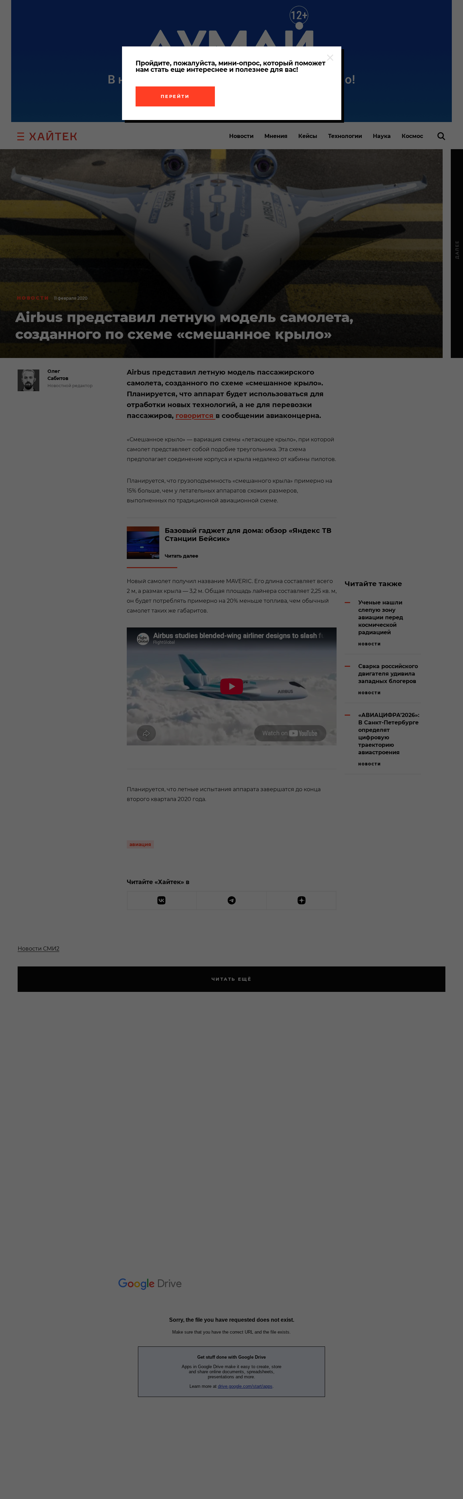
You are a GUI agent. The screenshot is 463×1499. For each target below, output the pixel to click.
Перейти (175, 96)
